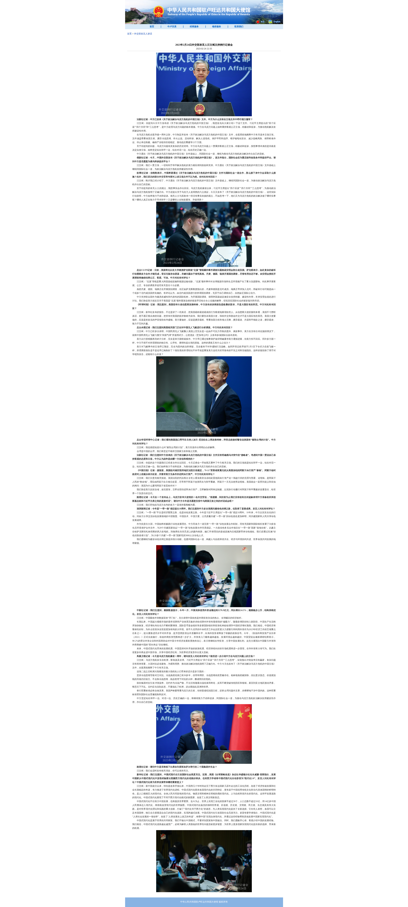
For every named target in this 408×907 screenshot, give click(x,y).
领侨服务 (216, 26)
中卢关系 (172, 26)
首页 (152, 26)
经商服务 (194, 26)
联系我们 (238, 26)
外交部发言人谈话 (143, 34)
